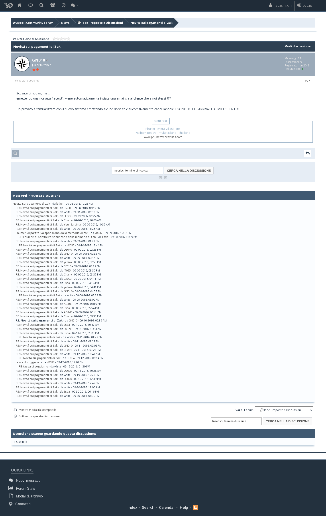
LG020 (68, 371)
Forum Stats (25, 488)
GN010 (38, 60)
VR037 (98, 233)
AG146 (68, 312)
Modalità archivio (29, 496)
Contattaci (22, 504)
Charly (68, 220)
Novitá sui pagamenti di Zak (152, 23)
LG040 (68, 250)
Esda (105, 237)
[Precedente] (160, 177)
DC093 (68, 329)
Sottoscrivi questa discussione (39, 416)
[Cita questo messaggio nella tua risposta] (307, 153)
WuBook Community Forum (33, 23)
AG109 (68, 304)
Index (132, 507)
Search (148, 507)
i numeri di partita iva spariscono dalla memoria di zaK (52, 233)
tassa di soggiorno (28, 362)
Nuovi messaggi (28, 480)
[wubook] (8, 4)
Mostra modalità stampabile (38, 410)
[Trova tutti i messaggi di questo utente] (15, 153)
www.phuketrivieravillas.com (163, 137)
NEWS (65, 23)
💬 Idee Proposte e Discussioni (100, 23)
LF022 (67, 216)
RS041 (67, 208)
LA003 (68, 279)
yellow (68, 262)
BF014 (68, 350)
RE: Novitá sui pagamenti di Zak (37, 208)
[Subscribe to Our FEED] (195, 507)
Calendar (167, 507)
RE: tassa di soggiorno (33, 366)
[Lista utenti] (52, 5)
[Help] (63, 5)
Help (184, 507)
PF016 (67, 266)
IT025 (67, 270)
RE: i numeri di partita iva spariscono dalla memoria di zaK (57, 237)
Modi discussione (297, 46)
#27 (307, 80)
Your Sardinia (72, 224)
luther (60, 204)
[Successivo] (165, 177)
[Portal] (31, 5)
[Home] (20, 5)
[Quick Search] (42, 5)
